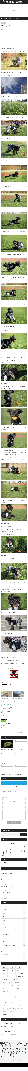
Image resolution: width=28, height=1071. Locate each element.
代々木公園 (12, 979)
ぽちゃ (4, 970)
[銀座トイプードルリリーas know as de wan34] (14, 631)
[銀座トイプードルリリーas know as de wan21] (14, 299)
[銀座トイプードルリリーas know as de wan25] (14, 406)
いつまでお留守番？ (19, 749)
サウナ (18, 970)
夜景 (4, 985)
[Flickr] (15, 1060)
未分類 (3, 23)
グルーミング (13, 916)
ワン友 (13, 931)
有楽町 (4, 991)
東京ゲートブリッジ (13, 991)
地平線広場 (17, 982)
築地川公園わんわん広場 (8, 1002)
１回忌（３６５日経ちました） (8, 873)
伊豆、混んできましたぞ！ (20, 774)
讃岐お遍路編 (13, 954)
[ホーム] (1, 17)
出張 (4, 982)
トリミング (11, 973)
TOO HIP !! (17, 762)
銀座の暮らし (14, 958)
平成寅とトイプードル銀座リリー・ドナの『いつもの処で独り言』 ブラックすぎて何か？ (14, 1049)
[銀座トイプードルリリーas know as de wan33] (14, 579)
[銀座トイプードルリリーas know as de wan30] (14, 520)
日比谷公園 (18, 985)
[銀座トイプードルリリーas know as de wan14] (14, 136)
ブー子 (4, 976)
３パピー (14, 905)
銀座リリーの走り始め (18, 698)
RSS (20, 1060)
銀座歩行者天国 (13, 1011)
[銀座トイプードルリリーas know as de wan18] (14, 228)
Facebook (11, 1060)
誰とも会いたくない (5, 1026)
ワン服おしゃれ (13, 934)
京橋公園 (5, 979)
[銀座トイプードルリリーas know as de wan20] (14, 274)
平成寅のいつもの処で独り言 (14, 945)
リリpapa (8, 723)
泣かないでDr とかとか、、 (7, 886)
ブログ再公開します (5, 1029)
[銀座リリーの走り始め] (18, 694)
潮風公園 (12, 997)
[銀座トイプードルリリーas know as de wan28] (14, 424)
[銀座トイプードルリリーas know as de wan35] (14, 652)
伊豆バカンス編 (13, 941)
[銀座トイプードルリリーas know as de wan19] (14, 251)
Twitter (8, 1060)
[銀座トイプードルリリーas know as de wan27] (14, 479)
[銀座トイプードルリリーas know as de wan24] (14, 380)
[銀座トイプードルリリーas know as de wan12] (14, 69)
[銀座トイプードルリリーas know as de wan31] (14, 552)
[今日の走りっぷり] (6, 694)
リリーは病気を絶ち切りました (8, 1023)
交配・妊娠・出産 (13, 938)
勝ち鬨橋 (10, 982)
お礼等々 (3, 1034)
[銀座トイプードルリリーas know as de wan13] (14, 114)
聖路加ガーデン (20, 1002)
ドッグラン (13, 923)
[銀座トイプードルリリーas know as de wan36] (14, 93)
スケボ (4, 973)
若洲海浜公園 (5, 1005)
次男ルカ (17, 994)
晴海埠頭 (18, 988)
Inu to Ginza (5, 967)
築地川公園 (12, 1000)
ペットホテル (12, 976)
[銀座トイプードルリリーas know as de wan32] (14, 609)
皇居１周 (5, 1000)
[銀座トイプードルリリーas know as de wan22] (14, 323)
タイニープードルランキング (14, 678)
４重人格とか (4, 898)
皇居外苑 (19, 997)
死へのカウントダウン (6, 879)
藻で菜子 (14, 1005)
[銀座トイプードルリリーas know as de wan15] (14, 157)
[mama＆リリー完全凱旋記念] (7, 709)
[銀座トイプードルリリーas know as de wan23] (14, 349)
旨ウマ (11, 988)
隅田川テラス (5, 1014)
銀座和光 (5, 1011)
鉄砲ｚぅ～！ (22, 1005)
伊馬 (19, 979)
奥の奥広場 (10, 985)
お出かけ (13, 909)
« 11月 (2, 855)
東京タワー (5, 994)
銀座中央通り (20, 1008)
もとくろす (11, 970)
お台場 (12, 967)
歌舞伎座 (5, 997)
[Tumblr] (17, 1060)
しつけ (13, 920)
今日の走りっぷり (5, 698)
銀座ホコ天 (11, 1008)
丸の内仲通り (21, 976)
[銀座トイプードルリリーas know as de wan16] (14, 181)
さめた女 (3, 763)
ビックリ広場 (20, 973)
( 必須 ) (5, 797)
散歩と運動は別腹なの (5, 774)
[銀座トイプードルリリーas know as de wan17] (14, 207)
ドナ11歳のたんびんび (6, 892)
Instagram (13, 1060)
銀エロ (4, 1008)
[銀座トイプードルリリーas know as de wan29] (14, 497)
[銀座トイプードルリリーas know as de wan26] (14, 447)
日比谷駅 (5, 988)
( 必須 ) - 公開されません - (9, 801)
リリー (13, 927)
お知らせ (13, 913)
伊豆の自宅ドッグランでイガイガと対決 (7, 750)
